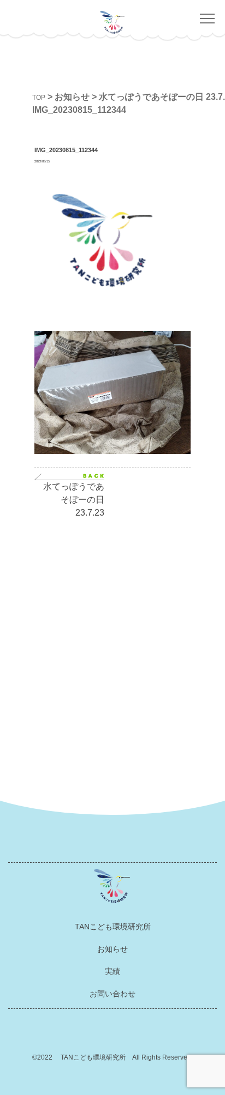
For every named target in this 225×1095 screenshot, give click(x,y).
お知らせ (112, 949)
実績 (112, 971)
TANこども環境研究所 (113, 926)
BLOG (163, 634)
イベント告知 (163, 613)
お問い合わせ (112, 993)
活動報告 (162, 593)
